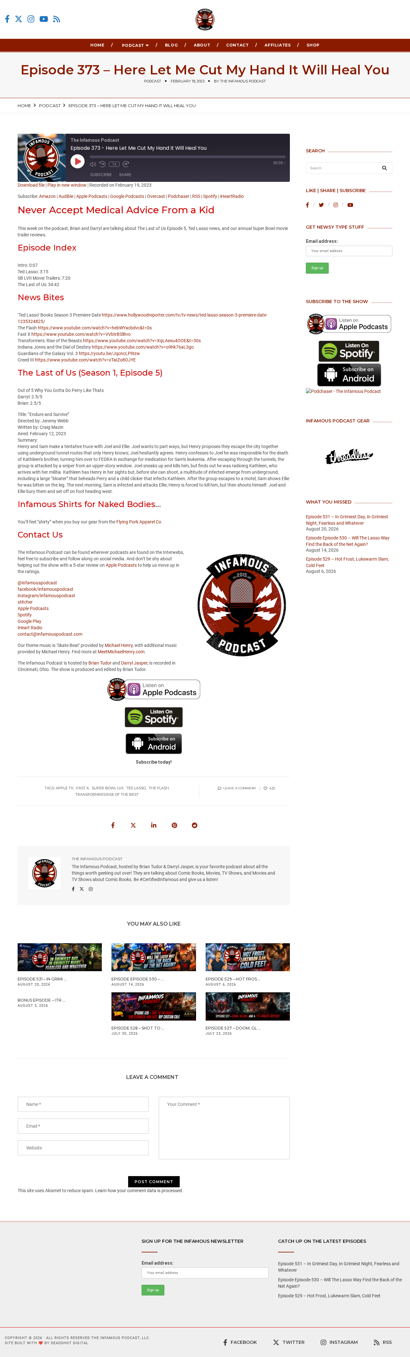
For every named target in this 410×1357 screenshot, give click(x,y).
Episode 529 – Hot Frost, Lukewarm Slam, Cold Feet (329, 1295)
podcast (152, 81)
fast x (82, 788)
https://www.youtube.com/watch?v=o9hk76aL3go (143, 347)
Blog (171, 45)
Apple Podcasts (91, 196)
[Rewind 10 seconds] (102, 164)
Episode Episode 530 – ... (137, 979)
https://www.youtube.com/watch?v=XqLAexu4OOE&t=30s (142, 340)
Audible (66, 196)
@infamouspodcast (37, 582)
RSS (196, 196)
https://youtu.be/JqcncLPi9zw (109, 353)
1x (114, 164)
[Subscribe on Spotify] (349, 351)
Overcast (156, 196)
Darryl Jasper (134, 663)
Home (97, 45)
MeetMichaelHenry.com (121, 651)
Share (125, 174)
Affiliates (278, 45)
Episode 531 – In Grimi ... (42, 979)
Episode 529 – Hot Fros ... (233, 979)
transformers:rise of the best (107, 794)
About (202, 45)
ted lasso (136, 788)
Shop (313, 45)
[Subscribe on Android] (349, 374)
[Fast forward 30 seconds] (126, 164)
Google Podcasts (127, 196)
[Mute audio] (93, 164)
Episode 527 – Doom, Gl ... (233, 1028)
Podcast (133, 45)
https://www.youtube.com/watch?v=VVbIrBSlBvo (81, 334)
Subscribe (101, 174)
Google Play (29, 621)
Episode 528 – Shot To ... (137, 1028)
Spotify (210, 196)
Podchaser (178, 196)
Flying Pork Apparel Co (138, 521)
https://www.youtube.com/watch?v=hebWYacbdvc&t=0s (95, 327)
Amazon (47, 196)
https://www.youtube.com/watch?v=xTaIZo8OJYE (85, 359)
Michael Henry (119, 645)
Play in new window (66, 185)
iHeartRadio (232, 196)
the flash (159, 788)
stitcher (25, 602)
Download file (31, 185)
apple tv (64, 788)
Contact (237, 45)
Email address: (322, 241)
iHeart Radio (30, 627)
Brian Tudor (99, 663)
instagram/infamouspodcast (46, 595)
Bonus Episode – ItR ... (41, 1000)
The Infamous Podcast (243, 81)
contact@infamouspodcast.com (50, 634)
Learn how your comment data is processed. (139, 1190)
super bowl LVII (107, 788)
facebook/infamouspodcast (45, 589)
